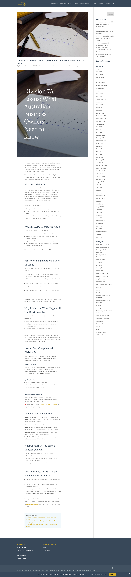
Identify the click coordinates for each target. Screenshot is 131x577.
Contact (107, 3)
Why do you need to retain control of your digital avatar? (105, 38)
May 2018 (99, 201)
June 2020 (99, 173)
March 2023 (100, 107)
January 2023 (100, 113)
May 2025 (99, 96)
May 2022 (99, 129)
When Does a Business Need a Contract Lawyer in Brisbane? (104, 31)
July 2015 (99, 234)
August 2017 (100, 207)
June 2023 (99, 105)
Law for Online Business (67, 66)
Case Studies (84, 3)
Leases (98, 287)
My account (46, 550)
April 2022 (99, 132)
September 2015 (101, 231)
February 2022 (100, 135)
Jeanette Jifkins (24, 66)
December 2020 (101, 165)
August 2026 (100, 69)
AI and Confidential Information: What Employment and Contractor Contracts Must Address (104, 47)
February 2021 (100, 160)
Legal (77, 66)
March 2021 (99, 157)
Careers (100, 3)
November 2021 (101, 143)
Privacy (98, 305)
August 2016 (100, 223)
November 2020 (101, 168)
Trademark (99, 321)
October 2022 (100, 121)
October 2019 (100, 179)
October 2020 (100, 171)
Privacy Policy (21, 555)
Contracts (56, 66)
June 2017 (99, 212)
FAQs (94, 3)
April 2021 (99, 154)
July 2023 (99, 102)
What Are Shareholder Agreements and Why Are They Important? (41, 522)
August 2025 (100, 88)
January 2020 (100, 176)
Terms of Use (21, 558)
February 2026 (100, 80)
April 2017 (99, 218)
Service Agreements (102, 316)
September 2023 (101, 99)
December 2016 (101, 220)
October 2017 (100, 204)
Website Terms (101, 332)
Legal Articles (64, 3)
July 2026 (99, 72)
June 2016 (99, 226)
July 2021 (99, 146)
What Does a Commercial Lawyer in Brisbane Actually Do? (104, 24)
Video (98, 329)
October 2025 (100, 83)
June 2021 (99, 149)
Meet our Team (22, 547)
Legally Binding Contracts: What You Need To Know (41, 526)
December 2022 (101, 116)
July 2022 (99, 127)
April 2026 (99, 74)
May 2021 (99, 151)
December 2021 (101, 140)
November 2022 (101, 118)
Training (99, 327)
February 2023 (100, 110)
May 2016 (99, 229)
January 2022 (100, 138)
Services (53, 3)
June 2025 (99, 94)
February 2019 (100, 196)
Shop (44, 547)
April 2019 (99, 193)
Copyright (99, 268)
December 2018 (101, 198)
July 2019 (99, 185)
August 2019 (100, 182)
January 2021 (100, 162)
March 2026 (100, 77)
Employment (100, 279)
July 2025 (99, 91)
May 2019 (99, 190)
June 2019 (99, 187)
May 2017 (99, 215)
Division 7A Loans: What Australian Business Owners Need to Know (50, 61)
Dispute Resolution (102, 273)
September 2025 (101, 85)
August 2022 (100, 124)
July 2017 (99, 209)
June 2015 (99, 237)
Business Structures (45, 66)
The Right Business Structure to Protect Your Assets (41, 518)
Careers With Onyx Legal (25, 550)
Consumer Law (101, 259)
